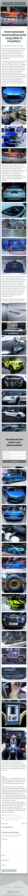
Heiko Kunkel (6, 28)
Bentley (8, 816)
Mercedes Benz (8, 820)
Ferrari (19, 816)
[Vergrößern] (24, 88)
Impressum (7, 887)
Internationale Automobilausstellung (13, 818)
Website (4, 865)
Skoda (17, 820)
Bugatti (15, 816)
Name (3, 855)
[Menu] (14, 4)
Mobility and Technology (12, 815)
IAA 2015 (23, 50)
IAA (9, 778)
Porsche (13, 820)
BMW (12, 816)
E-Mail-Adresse (6, 860)
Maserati (22, 165)
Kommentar (5, 839)
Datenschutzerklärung (18, 887)
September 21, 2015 (14, 28)
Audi (6, 816)
